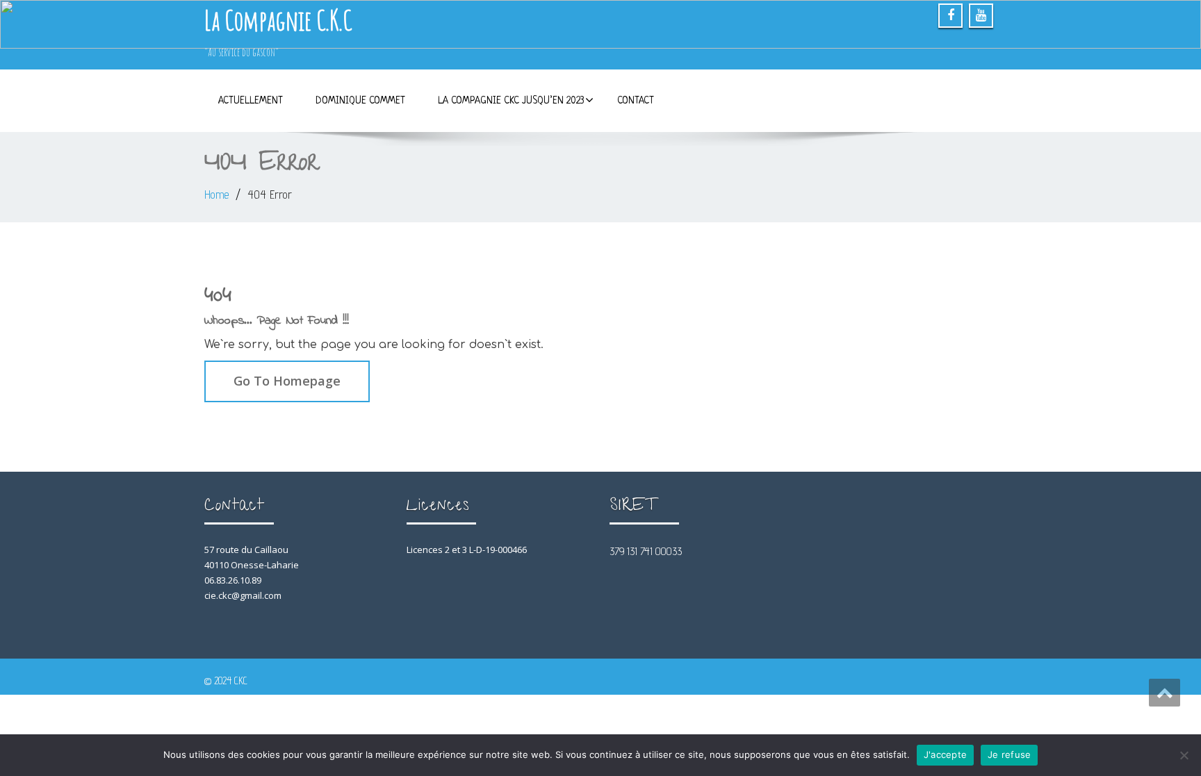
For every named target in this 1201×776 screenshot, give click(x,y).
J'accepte (945, 754)
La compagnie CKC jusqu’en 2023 (511, 100)
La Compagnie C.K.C (278, 20)
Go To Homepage (287, 380)
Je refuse (1009, 754)
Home (216, 194)
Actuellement (250, 100)
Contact (635, 100)
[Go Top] (1164, 693)
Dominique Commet (360, 100)
